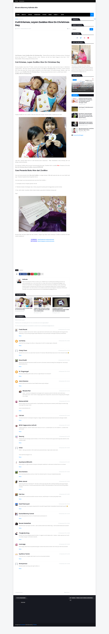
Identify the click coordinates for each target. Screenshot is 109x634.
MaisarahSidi (23, 401)
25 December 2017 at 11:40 (64, 415)
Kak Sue (21, 494)
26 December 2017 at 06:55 (64, 533)
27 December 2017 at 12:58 (64, 563)
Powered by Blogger (78, 135)
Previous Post (19, 592)
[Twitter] (28, 274)
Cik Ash (21, 415)
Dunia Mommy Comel (26, 514)
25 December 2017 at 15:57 (64, 494)
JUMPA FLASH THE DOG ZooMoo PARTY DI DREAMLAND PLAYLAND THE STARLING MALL (42, 310)
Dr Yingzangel (24, 371)
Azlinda (25, 279)
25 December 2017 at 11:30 (64, 401)
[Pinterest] (32, 274)
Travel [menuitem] (30, 14)
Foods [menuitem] (44, 14)
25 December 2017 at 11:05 (64, 390)
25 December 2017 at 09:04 (64, 329)
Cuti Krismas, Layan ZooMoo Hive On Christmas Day (23, 309)
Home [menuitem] (18, 14)
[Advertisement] (42, 42)
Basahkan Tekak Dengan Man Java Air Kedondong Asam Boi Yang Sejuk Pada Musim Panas (85, 115)
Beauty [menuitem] (24, 14)
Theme (35, 624)
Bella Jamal (23, 481)
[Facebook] (77, 37)
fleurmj (21, 436)
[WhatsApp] (35, 274)
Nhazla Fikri (27, 391)
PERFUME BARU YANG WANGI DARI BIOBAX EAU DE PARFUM (86, 123)
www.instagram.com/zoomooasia (46, 241)
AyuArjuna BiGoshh (25, 462)
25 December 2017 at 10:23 (64, 381)
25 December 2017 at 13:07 (64, 425)
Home (16, 1)
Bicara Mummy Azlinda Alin (26, 7)
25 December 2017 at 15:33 (64, 471)
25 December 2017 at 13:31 (64, 436)
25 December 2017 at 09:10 (64, 340)
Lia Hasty (22, 341)
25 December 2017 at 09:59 (64, 360)
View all (68, 294)
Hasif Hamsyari (24, 504)
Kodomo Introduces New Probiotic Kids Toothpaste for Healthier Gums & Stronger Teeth (85, 100)
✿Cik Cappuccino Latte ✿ (27, 425)
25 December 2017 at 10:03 (64, 371)
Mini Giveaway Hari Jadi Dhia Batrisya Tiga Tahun (86, 129)
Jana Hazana (23, 381)
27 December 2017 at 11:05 (64, 554)
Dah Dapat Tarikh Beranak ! (86, 107)
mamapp (22, 544)
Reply (20, 335)
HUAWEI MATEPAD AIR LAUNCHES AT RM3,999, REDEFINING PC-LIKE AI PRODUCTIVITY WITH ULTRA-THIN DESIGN (83, 85)
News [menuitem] (50, 14)
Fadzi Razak (23, 329)
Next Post (66, 592)
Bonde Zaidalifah (25, 523)
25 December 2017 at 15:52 (64, 481)
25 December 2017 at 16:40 (64, 504)
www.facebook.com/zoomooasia (46, 239)
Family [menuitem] (56, 14)
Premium (22, 624)
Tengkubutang (24, 533)
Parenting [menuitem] (37, 14)
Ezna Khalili (23, 360)
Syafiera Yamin (24, 554)
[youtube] (88, 37)
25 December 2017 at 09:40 (64, 350)
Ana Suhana (23, 472)
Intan (21, 448)
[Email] (38, 274)
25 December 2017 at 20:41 (64, 513)
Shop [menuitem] (62, 14)
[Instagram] (84, 37)
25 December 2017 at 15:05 (64, 447)
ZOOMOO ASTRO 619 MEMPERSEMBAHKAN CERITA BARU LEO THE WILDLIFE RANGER (60, 310)
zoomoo (21, 19)
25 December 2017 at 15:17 (64, 462)
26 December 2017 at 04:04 (64, 523)
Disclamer (21, 1)
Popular (75, 95)
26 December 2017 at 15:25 (64, 544)
